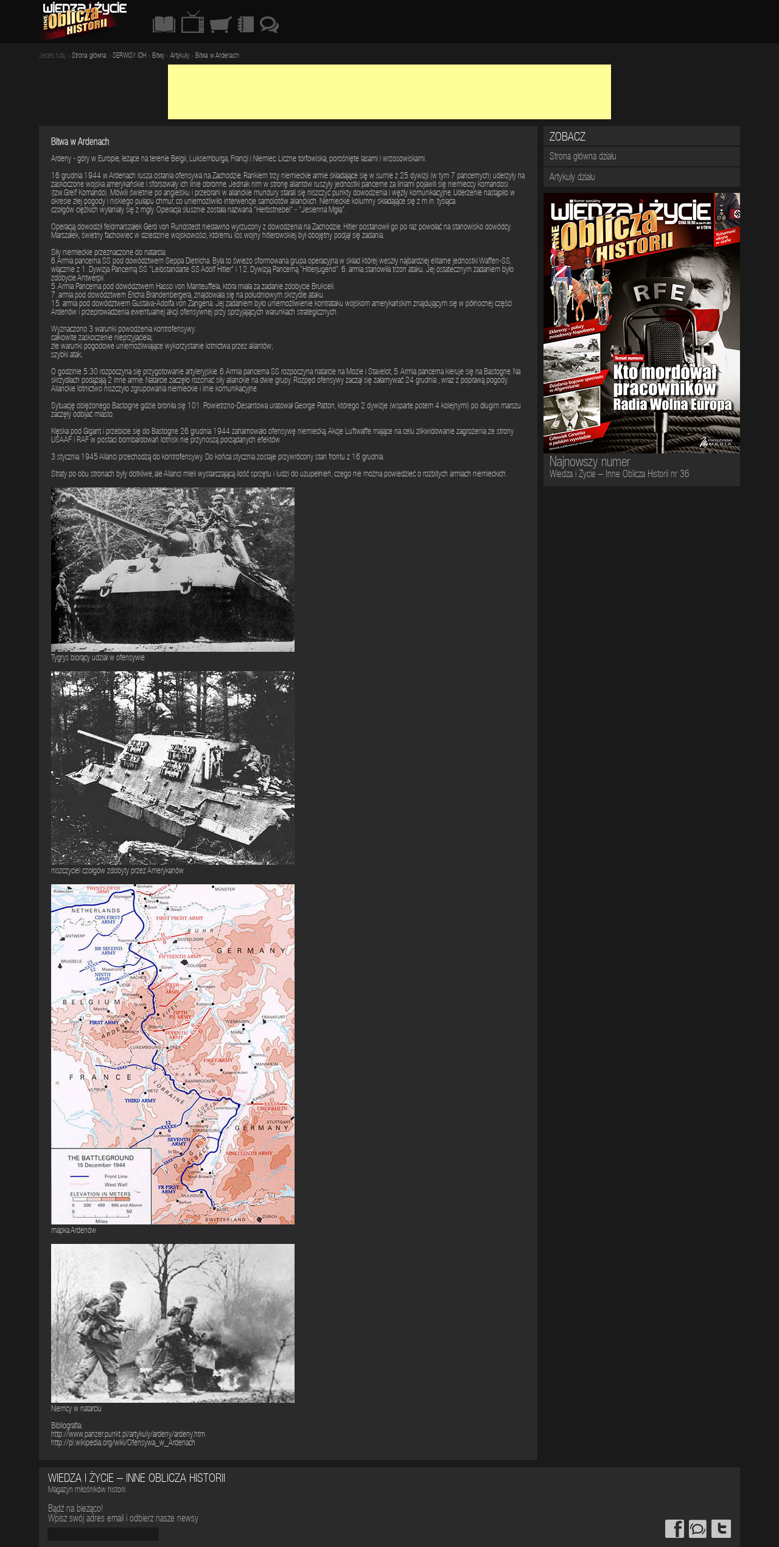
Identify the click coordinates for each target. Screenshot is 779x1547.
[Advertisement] (389, 92)
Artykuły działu (572, 178)
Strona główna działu (583, 157)
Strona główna (89, 56)
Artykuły (179, 56)
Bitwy (158, 56)
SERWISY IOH (129, 56)
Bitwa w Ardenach (217, 56)
